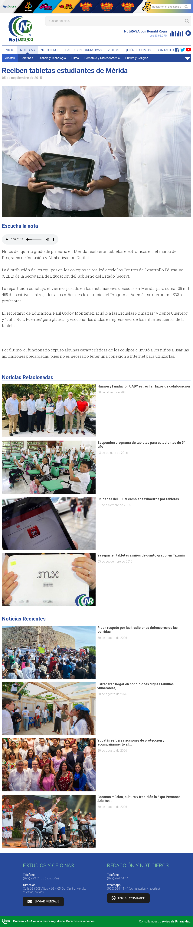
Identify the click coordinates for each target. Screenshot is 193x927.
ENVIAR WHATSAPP (131, 898)
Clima (75, 58)
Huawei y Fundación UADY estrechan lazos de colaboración (143, 386)
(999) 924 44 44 (117, 878)
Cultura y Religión (136, 58)
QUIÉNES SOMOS (138, 50)
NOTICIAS (27, 50)
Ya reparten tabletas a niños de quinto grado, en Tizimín (141, 555)
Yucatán (10, 58)
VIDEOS (113, 50)
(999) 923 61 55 (33, 878)
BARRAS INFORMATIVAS (83, 50)
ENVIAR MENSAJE (46, 901)
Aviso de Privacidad (176, 921)
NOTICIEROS (50, 50)
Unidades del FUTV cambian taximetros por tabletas (138, 499)
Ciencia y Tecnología (52, 58)
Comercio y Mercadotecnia (102, 58)
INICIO (9, 50)
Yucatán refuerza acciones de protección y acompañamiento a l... (130, 742)
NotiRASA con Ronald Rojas (145, 31)
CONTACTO (165, 50)
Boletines (27, 58)
